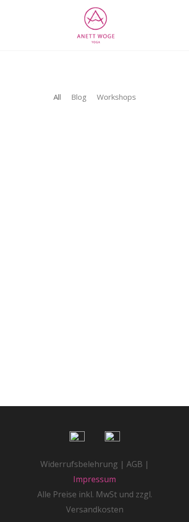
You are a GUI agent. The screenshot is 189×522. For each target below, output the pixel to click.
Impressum (94, 479)
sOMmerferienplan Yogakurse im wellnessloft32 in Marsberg (93, 263)
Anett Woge (71, 341)
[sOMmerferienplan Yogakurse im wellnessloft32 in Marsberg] (94, 168)
